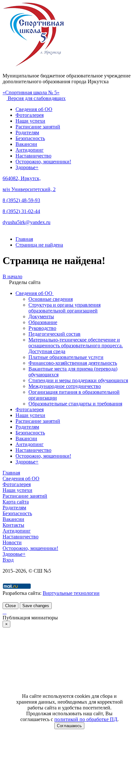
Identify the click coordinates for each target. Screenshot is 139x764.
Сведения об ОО (34, 109)
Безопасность (30, 138)
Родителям (27, 132)
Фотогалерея (30, 115)
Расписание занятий (38, 126)
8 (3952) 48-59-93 (21, 200)
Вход (8, 560)
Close (10, 605)
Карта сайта (16, 501)
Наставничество (33, 155)
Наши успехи (30, 121)
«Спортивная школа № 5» (31, 92)
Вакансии (26, 144)
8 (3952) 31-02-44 (21, 211)
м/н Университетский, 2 (29, 189)
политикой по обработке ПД (85, 719)
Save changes (35, 605)
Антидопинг (30, 150)
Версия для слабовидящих (36, 98)
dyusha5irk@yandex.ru (26, 222)
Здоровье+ (27, 167)
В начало (12, 276)
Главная (11, 472)
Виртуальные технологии (71, 593)
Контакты (13, 525)
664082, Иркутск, (22, 178)
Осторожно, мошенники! (43, 161)
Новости (12, 542)
